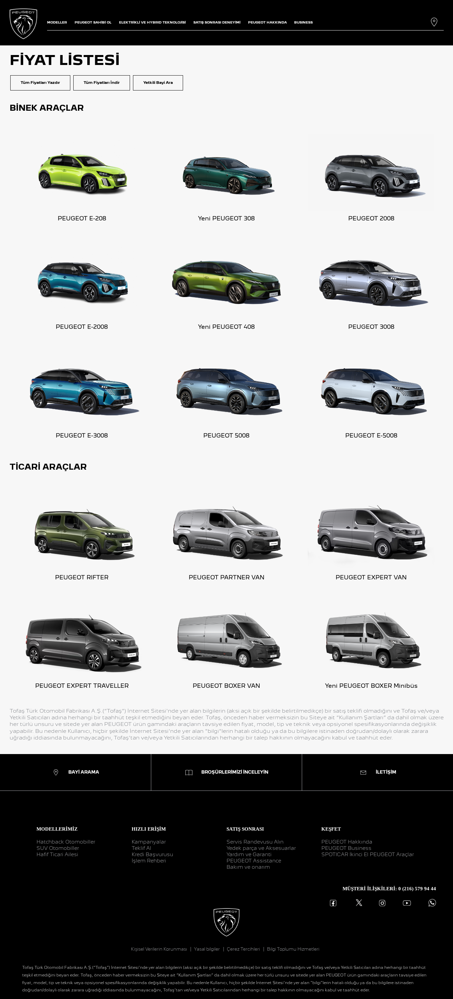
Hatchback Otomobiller (65, 842)
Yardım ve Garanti (249, 854)
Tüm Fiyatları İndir (102, 82)
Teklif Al (141, 848)
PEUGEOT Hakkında (346, 842)
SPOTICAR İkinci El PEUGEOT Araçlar (367, 854)
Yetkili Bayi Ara (158, 82)
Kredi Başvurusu (152, 854)
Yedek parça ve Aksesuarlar (261, 848)
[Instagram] (382, 903)
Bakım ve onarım (248, 867)
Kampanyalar (149, 842)
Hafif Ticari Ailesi (57, 854)
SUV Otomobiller (57, 848)
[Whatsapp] (431, 903)
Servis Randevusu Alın (255, 842)
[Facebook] (333, 903)
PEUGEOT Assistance (254, 861)
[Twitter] (357, 903)
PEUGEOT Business (346, 848)
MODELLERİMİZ (57, 829)
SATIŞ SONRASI (245, 829)
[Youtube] (407, 903)
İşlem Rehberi (149, 861)
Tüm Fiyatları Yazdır (40, 82)
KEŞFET (331, 829)
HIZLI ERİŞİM (149, 829)
